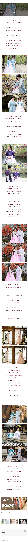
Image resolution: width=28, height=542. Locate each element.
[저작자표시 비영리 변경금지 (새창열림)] (9, 512)
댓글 (1, 527)
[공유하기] (3, 512)
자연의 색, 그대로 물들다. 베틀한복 (5, 531)
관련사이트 (2, 538)
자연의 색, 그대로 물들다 (5, 530)
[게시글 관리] (4, 512)
